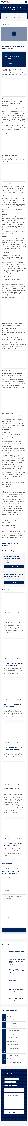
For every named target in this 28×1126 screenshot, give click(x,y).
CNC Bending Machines (13, 1034)
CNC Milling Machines (12, 1023)
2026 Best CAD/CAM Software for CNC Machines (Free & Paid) (17, 961)
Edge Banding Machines (13, 1030)
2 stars (5, 868)
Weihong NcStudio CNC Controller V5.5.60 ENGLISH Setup (16, 971)
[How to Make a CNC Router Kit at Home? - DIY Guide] (14, 827)
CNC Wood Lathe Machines (13, 1059)
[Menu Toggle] (16, 2)
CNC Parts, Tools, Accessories (14, 1062)
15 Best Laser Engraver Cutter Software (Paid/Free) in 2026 (16, 951)
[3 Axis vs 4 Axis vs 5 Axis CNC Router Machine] (14, 688)
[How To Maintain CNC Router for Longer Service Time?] (14, 731)
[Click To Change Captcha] (21, 924)
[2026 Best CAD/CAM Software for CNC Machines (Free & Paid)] (14, 773)
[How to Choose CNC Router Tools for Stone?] (14, 601)
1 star (3, 868)
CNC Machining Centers (13, 1026)
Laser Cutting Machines (12, 1037)
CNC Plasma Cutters (12, 1019)
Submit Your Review (14, 930)
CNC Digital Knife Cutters (13, 1055)
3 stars (6, 868)
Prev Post (15, 566)
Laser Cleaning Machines (13, 1048)
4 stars (8, 868)
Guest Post (7, 917)
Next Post (13, 582)
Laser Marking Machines (13, 1041)
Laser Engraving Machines (13, 1051)
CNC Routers (10, 1016)
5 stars (10, 868)
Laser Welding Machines (13, 1044)
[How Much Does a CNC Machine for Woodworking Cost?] (14, 647)
